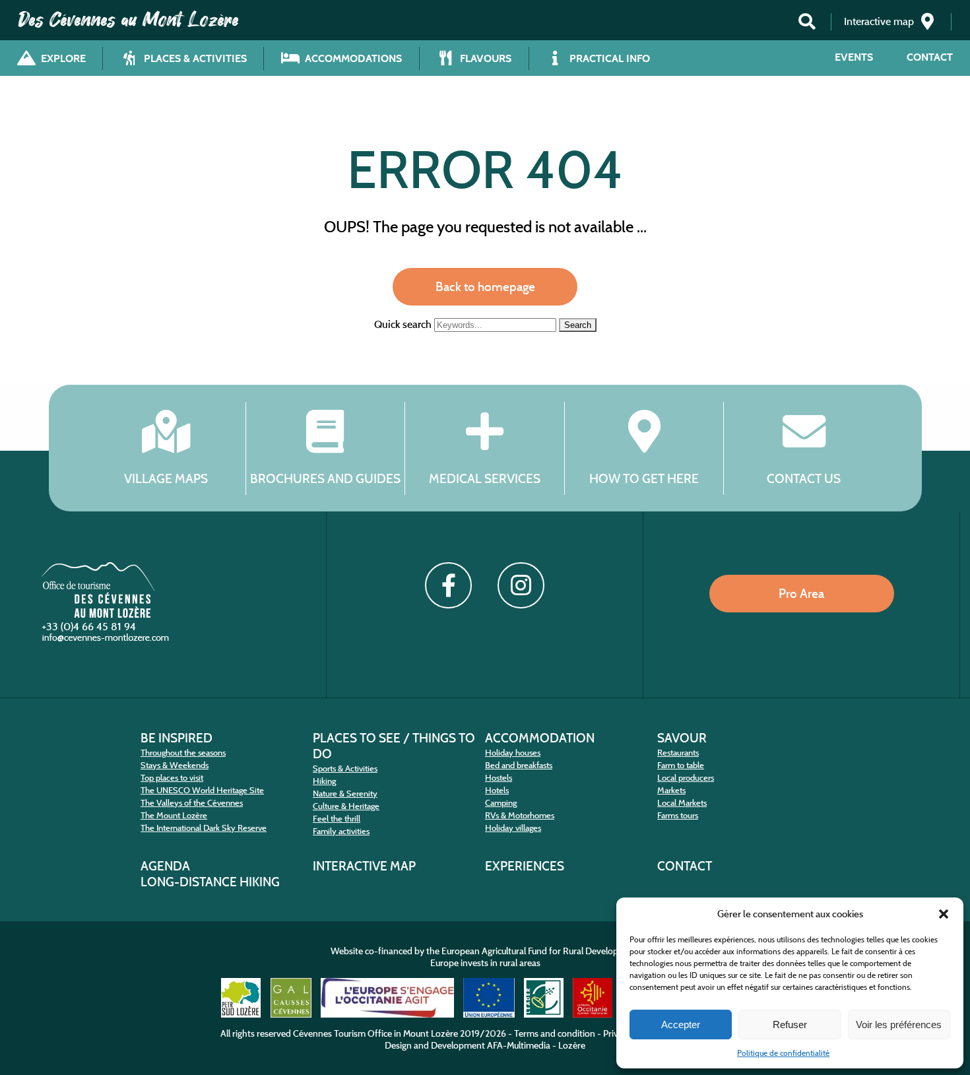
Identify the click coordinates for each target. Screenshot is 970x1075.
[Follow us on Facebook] (448, 585)
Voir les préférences (899, 1024)
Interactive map (364, 866)
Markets (671, 790)
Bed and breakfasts (518, 765)
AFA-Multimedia (518, 1045)
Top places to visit (172, 778)
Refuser (790, 1024)
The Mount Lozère (174, 815)
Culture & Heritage (346, 806)
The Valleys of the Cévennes (192, 803)
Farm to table (680, 765)
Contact (930, 57)
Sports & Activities (345, 768)
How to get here (644, 478)
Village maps (166, 478)
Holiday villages (513, 828)
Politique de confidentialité (783, 1053)
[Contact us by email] (107, 640)
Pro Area (801, 593)
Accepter (680, 1024)
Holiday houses (512, 753)
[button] (943, 914)
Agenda (165, 866)
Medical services (484, 478)
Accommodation (540, 738)
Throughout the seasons (183, 753)
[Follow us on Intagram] (521, 585)
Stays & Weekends (175, 765)
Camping (501, 803)
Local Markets (682, 803)
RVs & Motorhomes (519, 815)
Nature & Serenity (345, 793)
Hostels (498, 778)
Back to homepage (485, 286)
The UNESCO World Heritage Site (202, 790)
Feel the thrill (336, 819)
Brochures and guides (325, 478)
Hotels (497, 790)
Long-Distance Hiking (210, 882)
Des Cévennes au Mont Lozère (128, 20)
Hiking (324, 781)
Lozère (571, 1045)
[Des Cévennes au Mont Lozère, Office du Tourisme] (98, 614)
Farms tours (677, 815)
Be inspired (176, 738)
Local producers (685, 778)
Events (854, 57)
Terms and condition (554, 1033)
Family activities (341, 831)
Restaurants (678, 753)
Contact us (804, 478)
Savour (682, 738)
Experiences (524, 866)
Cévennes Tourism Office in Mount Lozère (375, 1033)
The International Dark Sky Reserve (204, 828)
